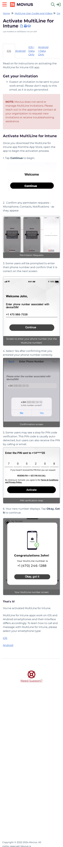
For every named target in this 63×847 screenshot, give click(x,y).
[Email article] (29, 26)
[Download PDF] (22, 26)
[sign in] (58, 4)
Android (8, 645)
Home (6, 13)
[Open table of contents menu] (6, 4)
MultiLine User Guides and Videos (33, 13)
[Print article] (25, 26)
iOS (5, 638)
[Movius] (22, 3)
